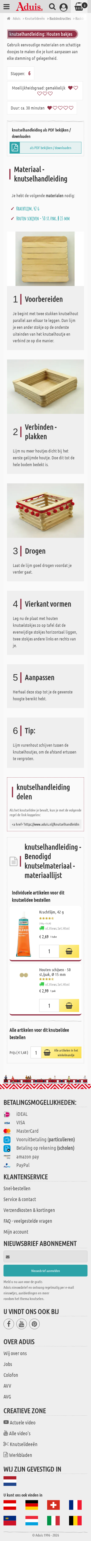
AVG (7, 1396)
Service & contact (20, 1199)
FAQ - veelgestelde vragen (28, 1221)
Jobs (8, 1364)
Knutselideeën (24, 1444)
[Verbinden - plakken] (45, 386)
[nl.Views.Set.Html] (69, 951)
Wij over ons (15, 1353)
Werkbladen (20, 1455)
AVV (7, 1385)
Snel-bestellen (17, 1188)
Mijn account (16, 1231)
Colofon (11, 1375)
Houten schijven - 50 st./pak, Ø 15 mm (43, 218)
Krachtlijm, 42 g (27, 208)
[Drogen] (45, 510)
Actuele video (22, 1422)
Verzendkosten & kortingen (29, 1210)
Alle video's (20, 1433)
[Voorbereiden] (45, 258)
